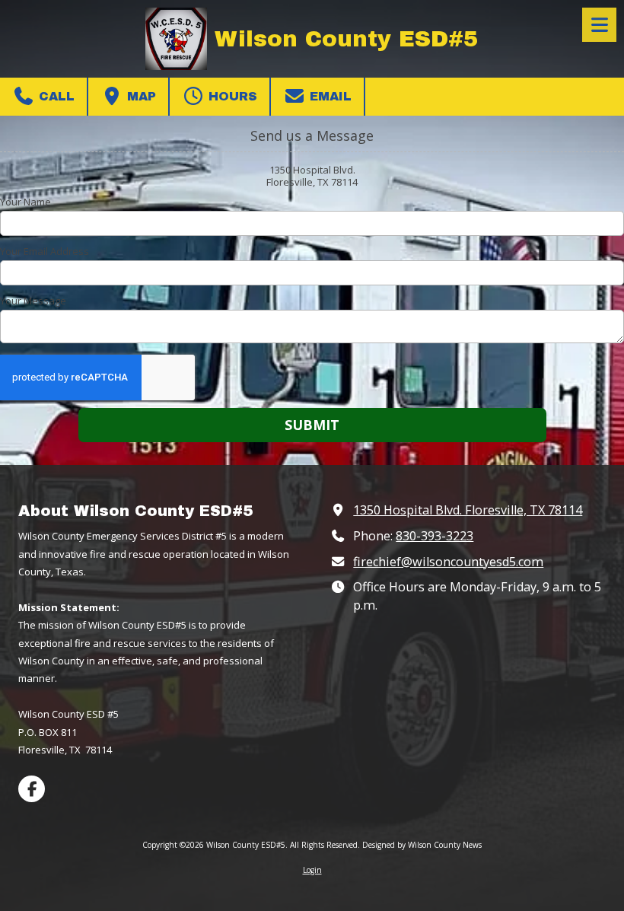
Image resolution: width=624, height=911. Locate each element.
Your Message (33, 301)
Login (312, 870)
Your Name (25, 202)
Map (139, 96)
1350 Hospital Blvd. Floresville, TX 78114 (467, 510)
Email (329, 96)
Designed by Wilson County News (422, 844)
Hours (231, 96)
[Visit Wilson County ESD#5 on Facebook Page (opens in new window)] (31, 789)
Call (55, 96)
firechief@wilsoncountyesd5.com (448, 561)
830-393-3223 (434, 535)
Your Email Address (44, 251)
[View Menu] (599, 25)
